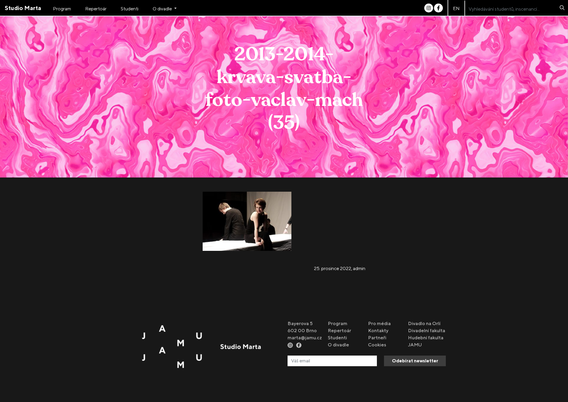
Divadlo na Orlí (424, 323)
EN (456, 8)
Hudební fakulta (425, 337)
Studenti (129, 9)
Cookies (377, 345)
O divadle (163, 9)
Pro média (379, 323)
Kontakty (378, 330)
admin (359, 268)
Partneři (377, 337)
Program (62, 9)
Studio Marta (23, 7)
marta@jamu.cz (305, 337)
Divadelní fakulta (426, 330)
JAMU (415, 345)
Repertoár (95, 9)
